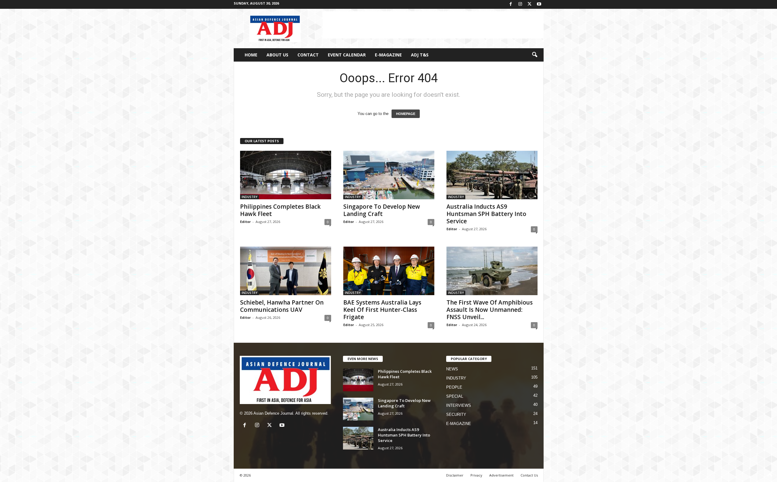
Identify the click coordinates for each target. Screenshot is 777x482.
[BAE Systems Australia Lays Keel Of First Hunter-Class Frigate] (388, 271)
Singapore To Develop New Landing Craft (381, 210)
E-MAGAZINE (388, 55)
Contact (308, 55)
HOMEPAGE (405, 114)
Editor (245, 221)
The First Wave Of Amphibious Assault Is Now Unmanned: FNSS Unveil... (489, 309)
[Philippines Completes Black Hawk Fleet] (285, 175)
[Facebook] (510, 4)
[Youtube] (539, 4)
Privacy (476, 475)
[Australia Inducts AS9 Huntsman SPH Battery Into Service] (492, 175)
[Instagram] (520, 4)
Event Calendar (347, 55)
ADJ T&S (420, 55)
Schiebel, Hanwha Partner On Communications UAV (282, 306)
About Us (277, 55)
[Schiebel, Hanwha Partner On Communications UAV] (285, 271)
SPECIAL (454, 396)
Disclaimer (454, 475)
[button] (534, 55)
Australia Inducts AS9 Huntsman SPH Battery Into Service (486, 214)
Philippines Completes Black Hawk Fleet (280, 210)
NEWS (452, 369)
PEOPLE (454, 387)
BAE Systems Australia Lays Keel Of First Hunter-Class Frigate (382, 309)
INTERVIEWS (458, 405)
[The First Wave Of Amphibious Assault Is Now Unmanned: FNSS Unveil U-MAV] (492, 271)
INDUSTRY (249, 197)
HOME (251, 55)
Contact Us (529, 475)
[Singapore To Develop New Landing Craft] (388, 175)
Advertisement (501, 475)
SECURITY (456, 414)
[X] (529, 4)
